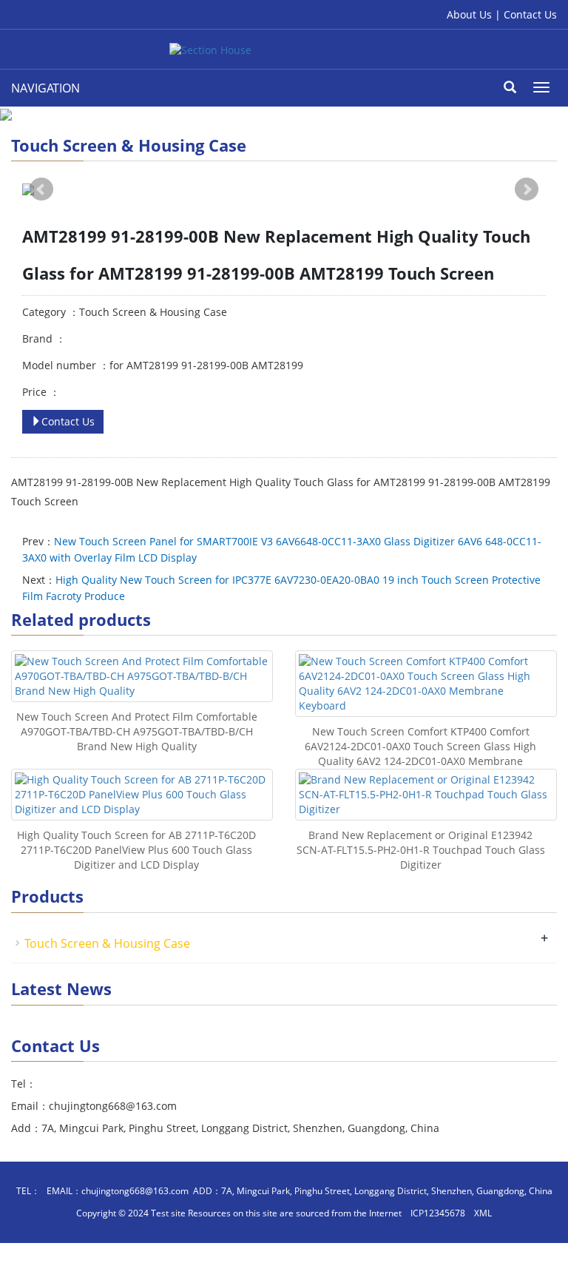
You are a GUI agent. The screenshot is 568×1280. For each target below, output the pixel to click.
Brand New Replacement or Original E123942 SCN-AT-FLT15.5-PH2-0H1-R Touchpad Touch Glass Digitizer (421, 850)
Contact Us (530, 14)
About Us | (475, 14)
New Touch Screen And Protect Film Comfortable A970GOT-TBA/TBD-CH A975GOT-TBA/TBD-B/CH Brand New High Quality (136, 731)
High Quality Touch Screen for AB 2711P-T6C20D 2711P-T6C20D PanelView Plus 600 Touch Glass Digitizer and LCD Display (136, 850)
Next (526, 189)
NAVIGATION (45, 88)
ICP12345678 (437, 1213)
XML (483, 1213)
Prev (41, 189)
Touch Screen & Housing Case (107, 943)
